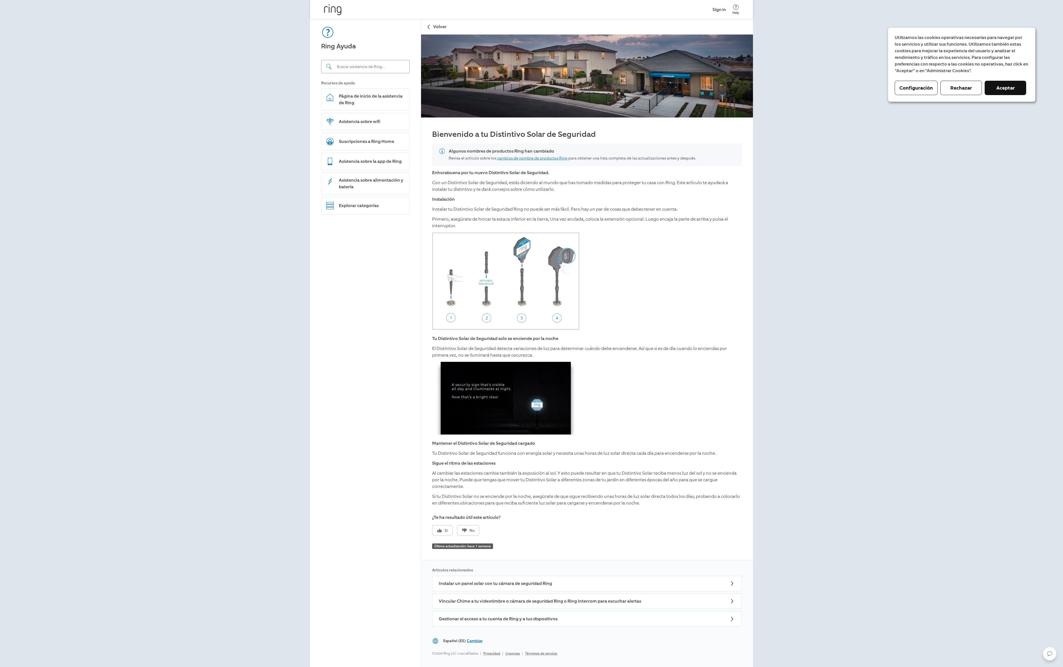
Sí (446, 530)
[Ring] (333, 9)
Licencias (512, 653)
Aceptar (1005, 88)
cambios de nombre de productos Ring (532, 158)
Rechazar (961, 88)
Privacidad (491, 653)
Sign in (719, 9)
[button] (1049, 653)
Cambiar (475, 641)
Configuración (916, 88)
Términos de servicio (541, 653)
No (471, 530)
